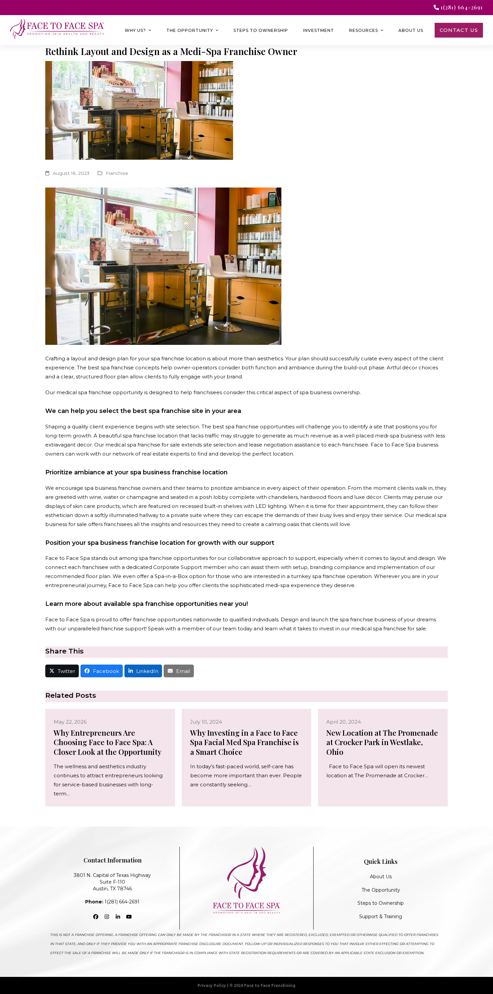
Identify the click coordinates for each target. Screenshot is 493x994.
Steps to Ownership (381, 903)
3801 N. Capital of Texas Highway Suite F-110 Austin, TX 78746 (112, 881)
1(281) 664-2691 (112, 902)
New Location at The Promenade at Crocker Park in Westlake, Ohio (382, 742)
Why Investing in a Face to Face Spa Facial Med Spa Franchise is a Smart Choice (244, 742)
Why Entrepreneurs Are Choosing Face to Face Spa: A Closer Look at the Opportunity (108, 742)
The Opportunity (381, 890)
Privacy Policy (212, 985)
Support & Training (380, 916)
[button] (62, 671)
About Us (381, 877)
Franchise (117, 173)
